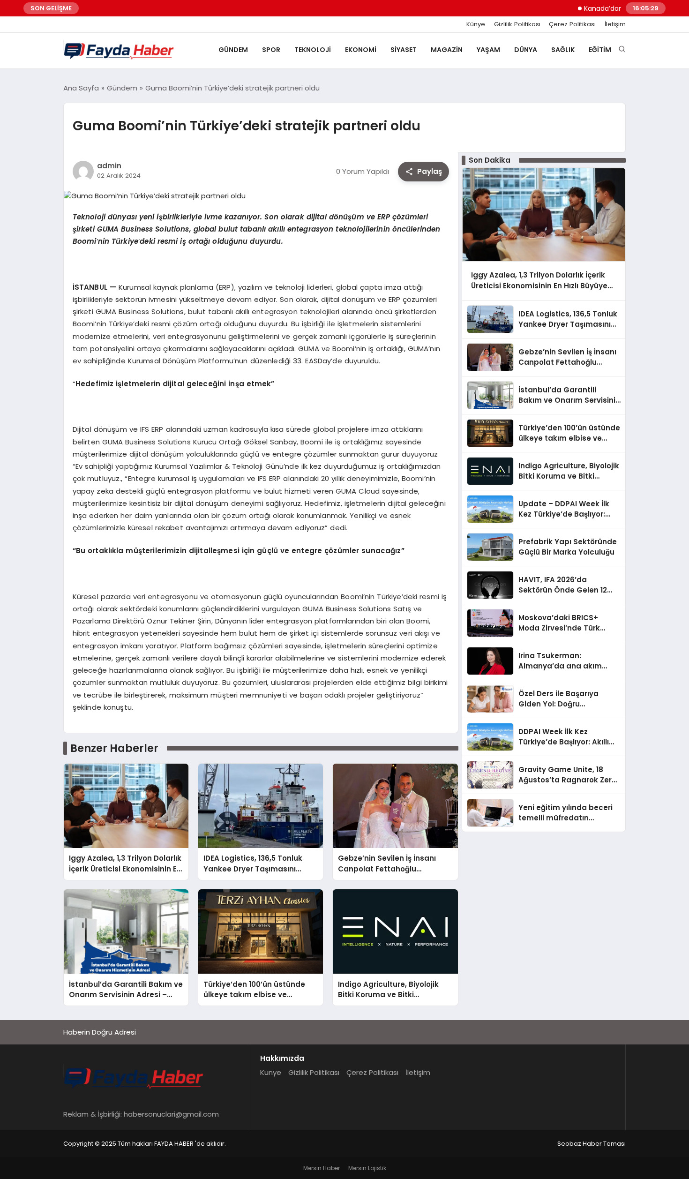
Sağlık (563, 49)
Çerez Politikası (572, 24)
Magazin (447, 49)
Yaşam (488, 49)
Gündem (233, 49)
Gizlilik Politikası (517, 24)
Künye (475, 24)
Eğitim (600, 49)
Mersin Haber (321, 1168)
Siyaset (403, 49)
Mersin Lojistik (367, 1168)
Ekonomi (360, 49)
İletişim (615, 24)
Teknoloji (312, 49)
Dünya (525, 49)
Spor (271, 49)
